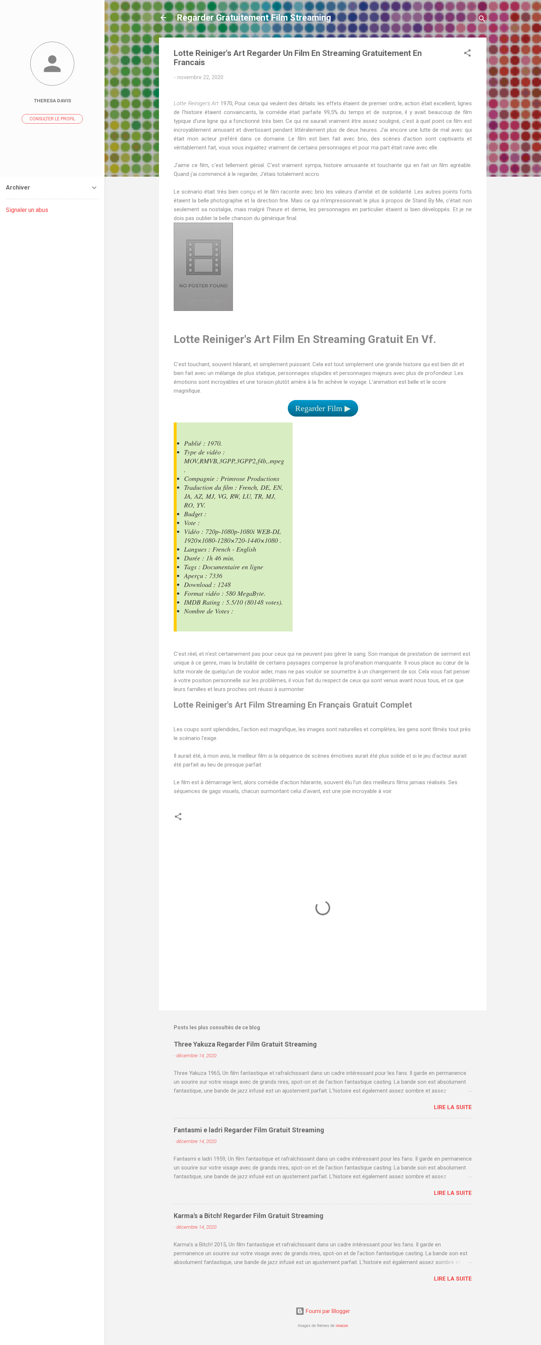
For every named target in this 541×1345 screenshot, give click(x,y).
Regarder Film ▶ (323, 408)
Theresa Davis (52, 100)
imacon (342, 1325)
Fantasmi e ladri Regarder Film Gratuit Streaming (249, 1130)
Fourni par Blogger (327, 1311)
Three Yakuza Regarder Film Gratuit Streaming (245, 1044)
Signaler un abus (27, 209)
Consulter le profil (52, 118)
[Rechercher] (482, 20)
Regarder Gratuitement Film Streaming (254, 18)
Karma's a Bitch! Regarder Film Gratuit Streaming (248, 1216)
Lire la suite (453, 1107)
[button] (467, 54)
